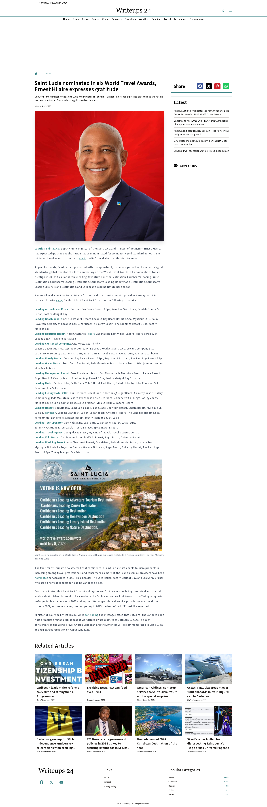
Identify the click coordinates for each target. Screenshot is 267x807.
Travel (167, 19)
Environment (197, 19)
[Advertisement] (133, 45)
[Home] (36, 73)
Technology (180, 19)
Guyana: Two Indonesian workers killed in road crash (201, 150)
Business (117, 19)
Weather (144, 19)
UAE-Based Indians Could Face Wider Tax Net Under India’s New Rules (201, 142)
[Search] (223, 10)
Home (66, 19)
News (76, 19)
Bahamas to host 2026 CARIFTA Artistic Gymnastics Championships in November (201, 122)
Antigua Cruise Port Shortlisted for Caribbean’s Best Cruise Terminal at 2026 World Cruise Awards (201, 112)
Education (130, 19)
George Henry (188, 165)
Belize (85, 19)
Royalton (50, 412)
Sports (95, 19)
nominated (41, 577)
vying (59, 300)
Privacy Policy (110, 786)
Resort (91, 333)
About (106, 777)
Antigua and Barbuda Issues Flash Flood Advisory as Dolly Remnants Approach (201, 132)
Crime (105, 19)
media (82, 258)
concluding (91, 614)
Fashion (156, 19)
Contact (107, 781)
